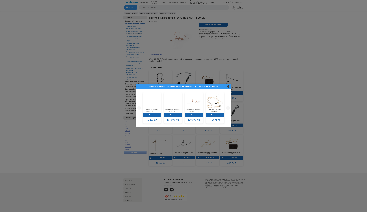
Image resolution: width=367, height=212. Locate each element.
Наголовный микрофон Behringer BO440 (215, 110)
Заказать (152, 115)
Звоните (194, 115)
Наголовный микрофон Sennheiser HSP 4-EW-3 (152, 110)
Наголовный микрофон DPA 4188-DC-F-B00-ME (173, 110)
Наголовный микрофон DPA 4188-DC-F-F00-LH (194, 110)
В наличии (215, 115)
